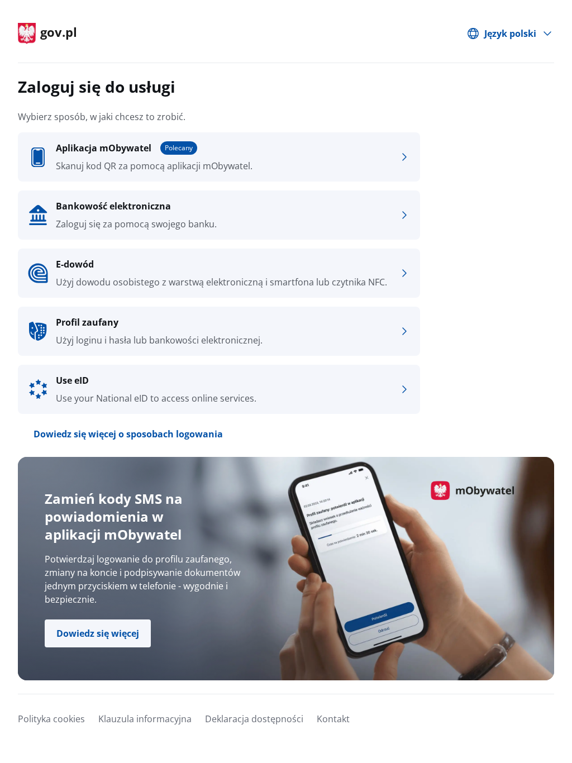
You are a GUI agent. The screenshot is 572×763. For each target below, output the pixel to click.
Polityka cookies (51, 719)
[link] (219, 157)
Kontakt (333, 719)
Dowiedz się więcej (97, 633)
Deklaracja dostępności (254, 719)
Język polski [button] (510, 33)
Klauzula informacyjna (145, 719)
